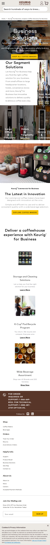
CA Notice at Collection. (12, 542)
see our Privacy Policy (39, 540)
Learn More (40, 102)
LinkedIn (32, 414)
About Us (6, 480)
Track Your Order (8, 439)
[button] (3, 3)
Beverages (6, 430)
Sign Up (39, 514)
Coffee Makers (8, 427)
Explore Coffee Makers (25, 212)
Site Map (6, 466)
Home (3, 19)
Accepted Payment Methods (12, 489)
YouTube (28, 414)
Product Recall (7, 460)
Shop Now (25, 385)
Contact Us (6, 469)
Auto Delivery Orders (10, 445)
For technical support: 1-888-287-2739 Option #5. (19, 405)
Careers (5, 486)
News (5, 483)
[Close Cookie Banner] (48, 525)
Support (5, 456)
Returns (5, 442)
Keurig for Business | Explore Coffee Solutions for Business (27, 19)
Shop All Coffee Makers (24, 56)
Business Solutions (9, 463)
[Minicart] (46, 3)
